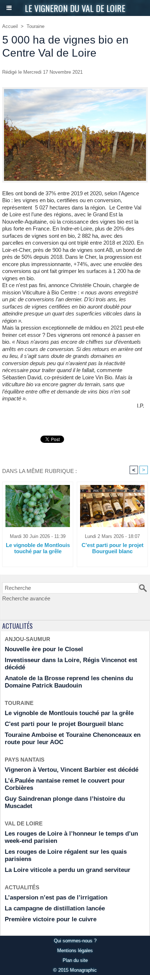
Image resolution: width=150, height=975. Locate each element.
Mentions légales (75, 950)
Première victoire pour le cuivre (50, 919)
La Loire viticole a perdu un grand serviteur (67, 869)
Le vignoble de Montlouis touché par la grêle (38, 548)
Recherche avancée (26, 598)
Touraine (35, 26)
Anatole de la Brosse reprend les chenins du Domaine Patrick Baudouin (69, 682)
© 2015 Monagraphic (75, 970)
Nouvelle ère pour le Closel (44, 649)
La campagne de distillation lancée (55, 908)
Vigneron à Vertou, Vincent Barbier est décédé (71, 769)
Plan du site (75, 960)
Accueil (10, 26)
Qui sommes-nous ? (75, 940)
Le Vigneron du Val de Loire (75, 8)
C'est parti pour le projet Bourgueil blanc (112, 548)
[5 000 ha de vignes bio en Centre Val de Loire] (75, 90)
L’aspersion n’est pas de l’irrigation (56, 897)
